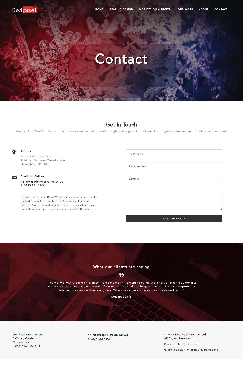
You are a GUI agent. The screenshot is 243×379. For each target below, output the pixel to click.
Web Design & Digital (155, 8)
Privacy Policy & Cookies (181, 344)
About (204, 8)
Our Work (185, 8)
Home (99, 8)
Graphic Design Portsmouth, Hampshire (191, 349)
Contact (221, 8)
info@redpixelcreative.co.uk (43, 181)
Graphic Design (121, 8)
